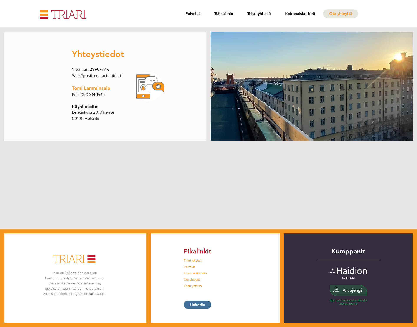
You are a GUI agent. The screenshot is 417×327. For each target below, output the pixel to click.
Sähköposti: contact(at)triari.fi (98, 75)
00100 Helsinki (85, 118)
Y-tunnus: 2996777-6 (90, 69)
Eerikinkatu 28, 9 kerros (93, 112)
